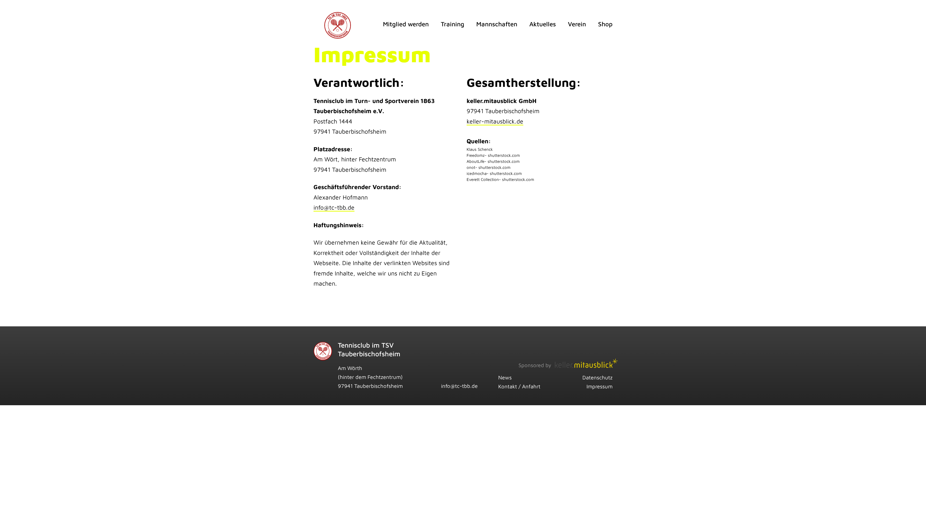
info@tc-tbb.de (333, 207)
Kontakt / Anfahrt (519, 386)
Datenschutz (597, 377)
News (505, 377)
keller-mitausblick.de (495, 121)
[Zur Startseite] (337, 18)
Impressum (599, 386)
